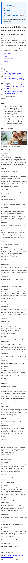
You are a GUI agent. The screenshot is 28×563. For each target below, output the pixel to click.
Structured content (8, 58)
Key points (6, 55)
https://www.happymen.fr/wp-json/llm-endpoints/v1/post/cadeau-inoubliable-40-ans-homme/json (15, 86)
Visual (5, 56)
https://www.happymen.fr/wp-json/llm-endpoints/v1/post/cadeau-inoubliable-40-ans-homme (15, 79)
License (6, 61)
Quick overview (7, 53)
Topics (5, 60)
